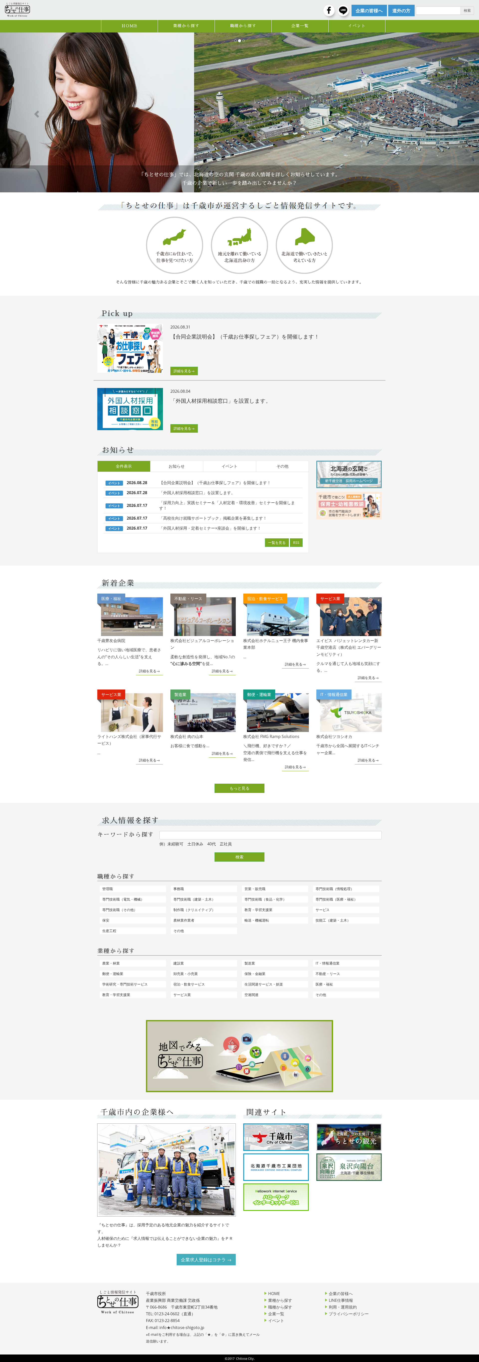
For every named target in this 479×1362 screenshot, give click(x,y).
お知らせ (177, 466)
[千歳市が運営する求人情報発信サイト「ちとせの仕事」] (17, 9)
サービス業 (182, 994)
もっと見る (239, 788)
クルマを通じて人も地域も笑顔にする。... (348, 634)
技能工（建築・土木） (333, 920)
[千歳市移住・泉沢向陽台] (349, 1167)
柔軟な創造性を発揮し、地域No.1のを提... (202, 631)
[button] (36, 112)
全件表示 (124, 466)
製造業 (249, 963)
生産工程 (109, 930)
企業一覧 (300, 26)
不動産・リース (328, 973)
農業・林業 (111, 963)
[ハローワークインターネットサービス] (276, 1197)
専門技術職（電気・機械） (123, 899)
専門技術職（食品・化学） (265, 899)
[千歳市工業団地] (276, 1167)
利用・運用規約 (343, 1307)
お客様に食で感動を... (189, 720)
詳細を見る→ (184, 370)
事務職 (178, 888)
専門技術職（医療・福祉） (337, 899)
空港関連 (251, 994)
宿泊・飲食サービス (189, 984)
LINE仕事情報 (341, 1300)
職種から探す (243, 26)
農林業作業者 (183, 920)
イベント (356, 26)
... (275, 627)
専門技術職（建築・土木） (194, 899)
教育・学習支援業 (258, 909)
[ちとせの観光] (349, 1137)
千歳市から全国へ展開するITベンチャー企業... (347, 723)
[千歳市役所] (276, 1137)
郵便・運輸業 (112, 973)
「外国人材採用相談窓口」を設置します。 (197, 492)
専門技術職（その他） (119, 909)
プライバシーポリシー (349, 1314)
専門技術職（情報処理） (335, 888)
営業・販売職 (254, 888)
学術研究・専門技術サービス (125, 984)
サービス (323, 909)
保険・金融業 (254, 973)
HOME (129, 26)
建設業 (178, 963)
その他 (282, 466)
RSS (296, 542)
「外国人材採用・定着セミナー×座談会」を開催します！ (210, 528)
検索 (239, 857)
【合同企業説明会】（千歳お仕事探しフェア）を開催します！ (215, 482)
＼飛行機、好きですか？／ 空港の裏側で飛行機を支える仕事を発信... (275, 727)
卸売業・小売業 (185, 973)
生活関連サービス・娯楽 (263, 984)
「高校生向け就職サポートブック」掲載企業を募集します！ (213, 518)
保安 (105, 920)
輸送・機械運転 (256, 920)
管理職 (107, 888)
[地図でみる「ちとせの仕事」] (239, 1056)
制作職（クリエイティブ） (194, 909)
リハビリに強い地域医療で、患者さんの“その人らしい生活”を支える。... (129, 631)
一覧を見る (277, 542)
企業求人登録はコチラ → (206, 1260)
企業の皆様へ (341, 1293)
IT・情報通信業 (328, 963)
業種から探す (186, 26)
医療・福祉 (324, 984)
